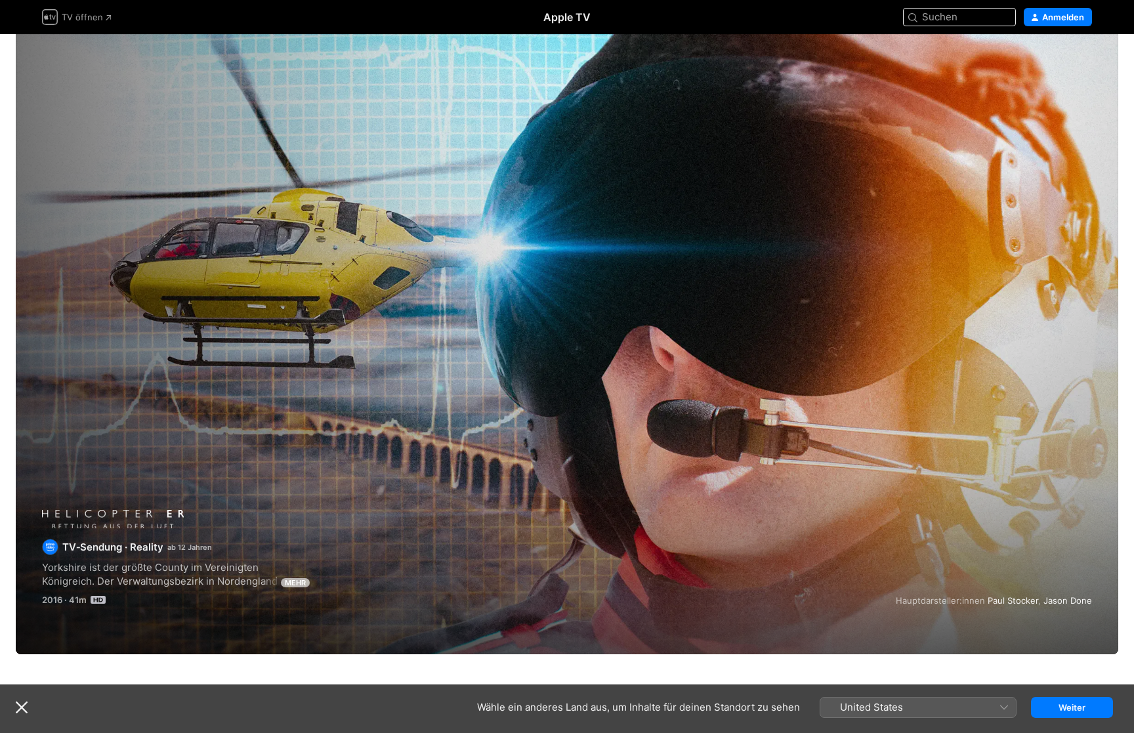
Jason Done (1067, 600)
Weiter (1072, 707)
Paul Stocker (1013, 600)
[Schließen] (22, 707)
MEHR (295, 582)
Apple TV (567, 17)
